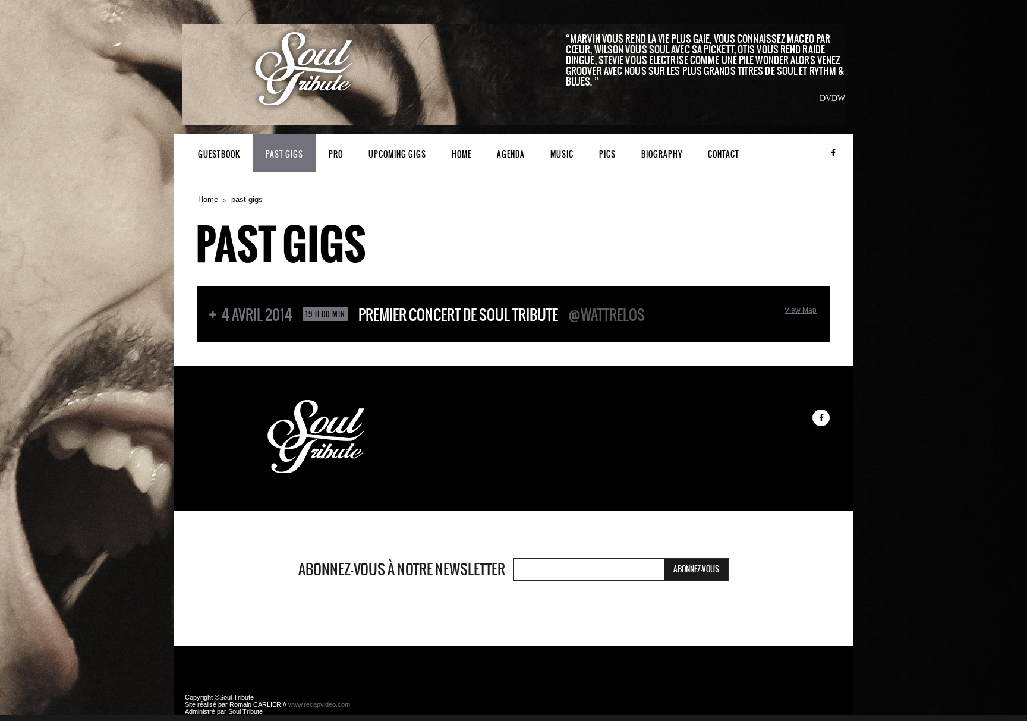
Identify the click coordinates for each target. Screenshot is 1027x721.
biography (661, 154)
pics (607, 154)
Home (208, 199)
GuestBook (219, 154)
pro (336, 154)
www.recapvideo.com (319, 704)
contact (723, 154)
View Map (801, 310)
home (461, 154)
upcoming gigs (397, 154)
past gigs (284, 154)
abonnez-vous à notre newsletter (401, 569)
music (562, 154)
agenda (511, 154)
